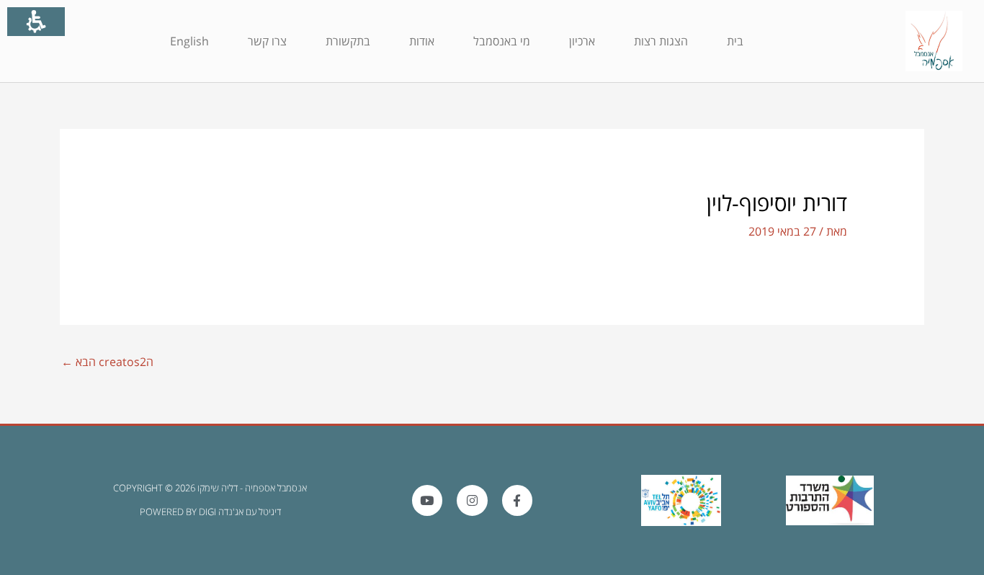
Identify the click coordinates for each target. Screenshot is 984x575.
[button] (276, 363)
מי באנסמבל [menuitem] (501, 41)
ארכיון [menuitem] (582, 41)
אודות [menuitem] (421, 41)
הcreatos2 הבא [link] (107, 362)
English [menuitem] (189, 41)
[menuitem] (735, 41)
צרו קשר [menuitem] (267, 41)
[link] (933, 41)
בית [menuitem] (735, 41)
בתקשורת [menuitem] (348, 41)
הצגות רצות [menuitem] (661, 41)
